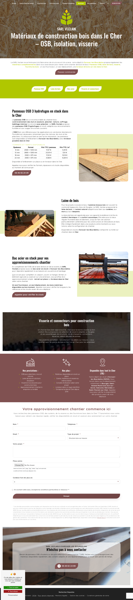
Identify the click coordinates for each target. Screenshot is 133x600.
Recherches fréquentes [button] (66, 592)
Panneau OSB (39, 88)
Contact (102, 3)
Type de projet (73, 434)
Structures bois (41, 3)
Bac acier (70, 88)
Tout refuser (13, 591)
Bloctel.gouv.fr (101, 517)
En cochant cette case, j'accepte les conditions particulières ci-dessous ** (41, 489)
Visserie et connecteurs (90, 88)
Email (15, 434)
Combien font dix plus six (23, 478)
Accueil (14, 3)
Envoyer (66, 496)
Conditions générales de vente (98, 596)
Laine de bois (55, 88)
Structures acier (54, 3)
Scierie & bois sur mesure (27, 3)
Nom (14, 424)
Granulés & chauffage (68, 3)
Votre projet (17, 444)
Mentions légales (61, 596)
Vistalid (28, 596)
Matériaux (81, 3)
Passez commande (66, 72)
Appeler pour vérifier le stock (29, 294)
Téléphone (71, 424)
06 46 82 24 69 (116, 3)
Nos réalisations (91, 3)
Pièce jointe (17, 461)
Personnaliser (13, 595)
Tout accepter (13, 587)
